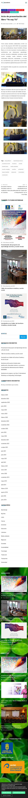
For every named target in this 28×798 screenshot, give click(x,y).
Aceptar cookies (6, 792)
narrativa (14, 169)
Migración (3, 540)
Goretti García (5, 166)
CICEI (2, 517)
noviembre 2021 (5, 443)
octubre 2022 (4, 428)
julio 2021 (3, 451)
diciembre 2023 (5, 398)
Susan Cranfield (5, 172)
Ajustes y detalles (7, 795)
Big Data (3, 513)
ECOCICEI (4, 10)
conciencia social (6, 163)
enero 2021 (4, 469)
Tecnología (4, 551)
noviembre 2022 (5, 425)
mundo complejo (6, 169)
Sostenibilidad (4, 547)
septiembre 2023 (5, 402)
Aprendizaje (4, 510)
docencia (14, 163)
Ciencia (3, 521)
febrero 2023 (4, 417)
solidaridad (20, 169)
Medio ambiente (5, 536)
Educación (12, 10)
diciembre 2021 (5, 440)
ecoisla (20, 163)
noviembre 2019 (5, 477)
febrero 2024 (4, 395)
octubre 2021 (4, 447)
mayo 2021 (4, 458)
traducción (13, 172)
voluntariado (5, 175)
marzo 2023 (4, 413)
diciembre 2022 (5, 421)
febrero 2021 (4, 466)
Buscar (4, 333)
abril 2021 (3, 462)
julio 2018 (3, 496)
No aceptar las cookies (19, 792)
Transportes (4, 558)
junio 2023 (3, 406)
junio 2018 (3, 499)
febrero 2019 (4, 488)
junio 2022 (3, 432)
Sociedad (3, 543)
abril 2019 (3, 484)
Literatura (20, 10)
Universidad (14, 12)
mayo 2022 (4, 436)
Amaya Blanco (8, 160)
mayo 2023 (4, 410)
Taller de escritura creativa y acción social (12, 353)
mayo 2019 (4, 481)
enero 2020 (4, 473)
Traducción (5, 12)
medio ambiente (14, 166)
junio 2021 (3, 454)
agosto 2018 (4, 492)
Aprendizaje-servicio (18, 160)
